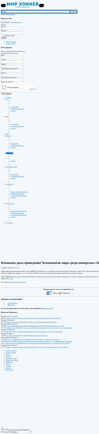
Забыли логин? (11, 43)
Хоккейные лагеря (12, 360)
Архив (8, 364)
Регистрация (6, 93)
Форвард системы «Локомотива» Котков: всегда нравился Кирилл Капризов (31, 322)
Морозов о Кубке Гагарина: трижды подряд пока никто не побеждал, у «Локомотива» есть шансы (38, 341)
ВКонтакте (11, 305)
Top (2, 428)
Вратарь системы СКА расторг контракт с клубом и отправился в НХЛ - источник (33, 318)
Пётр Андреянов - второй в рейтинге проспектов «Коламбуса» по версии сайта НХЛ (34, 332)
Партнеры (9, 362)
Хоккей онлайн (11, 352)
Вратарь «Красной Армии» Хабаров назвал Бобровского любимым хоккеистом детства (34, 326)
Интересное (10, 370)
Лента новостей (11, 350)
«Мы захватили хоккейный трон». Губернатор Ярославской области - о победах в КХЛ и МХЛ (37, 343)
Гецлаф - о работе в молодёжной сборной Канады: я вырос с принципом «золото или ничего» (37, 347)
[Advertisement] (15, 396)
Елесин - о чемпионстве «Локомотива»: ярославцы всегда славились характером (32, 339)
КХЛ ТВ (8, 356)
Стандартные (12, 303)
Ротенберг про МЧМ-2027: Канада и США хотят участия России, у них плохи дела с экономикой (38, 328)
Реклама (8, 368)
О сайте (8, 366)
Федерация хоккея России (17, 282)
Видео (8, 354)
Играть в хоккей (11, 358)
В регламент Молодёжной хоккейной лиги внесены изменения (26, 335)
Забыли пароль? (11, 41)
